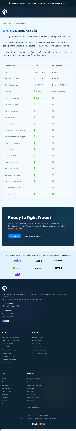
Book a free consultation (33, 236)
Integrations (31, 388)
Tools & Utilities (33, 407)
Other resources (33, 404)
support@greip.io (7, 316)
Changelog (31, 401)
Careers (5, 398)
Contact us (6, 382)
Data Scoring (6, 362)
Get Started (14, 236)
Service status (38, 418)
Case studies (6, 391)
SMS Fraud (36, 344)
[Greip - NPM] (17, 306)
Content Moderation (9, 347)
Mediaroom (6, 388)
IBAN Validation (7, 344)
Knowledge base (33, 398)
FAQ (31, 418)
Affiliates (5, 394)
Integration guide (33, 379)
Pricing (4, 401)
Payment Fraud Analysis (10, 337)
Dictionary (31, 394)
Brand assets (6, 404)
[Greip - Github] (8, 306)
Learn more (61, 3)
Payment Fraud (37, 337)
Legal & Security (25, 418)
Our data (5, 385)
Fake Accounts (37, 340)
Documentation (32, 382)
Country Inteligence (9, 359)
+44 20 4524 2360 (7, 313)
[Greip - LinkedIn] (3, 306)
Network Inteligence (9, 356)
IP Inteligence (7, 353)
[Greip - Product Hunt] (13, 306)
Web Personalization (39, 353)
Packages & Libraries (34, 385)
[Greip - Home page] (4, 12)
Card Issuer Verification (10, 340)
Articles (30, 391)
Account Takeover (38, 347)
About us (5, 379)
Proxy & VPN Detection (10, 350)
